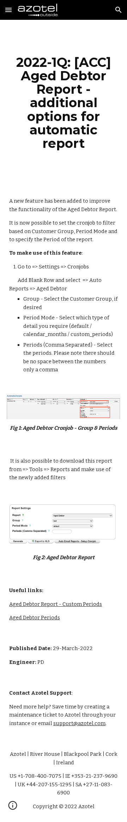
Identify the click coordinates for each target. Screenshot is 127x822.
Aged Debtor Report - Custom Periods (55, 604)
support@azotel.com (79, 723)
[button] (8, 9)
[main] (63, 102)
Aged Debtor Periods (34, 617)
